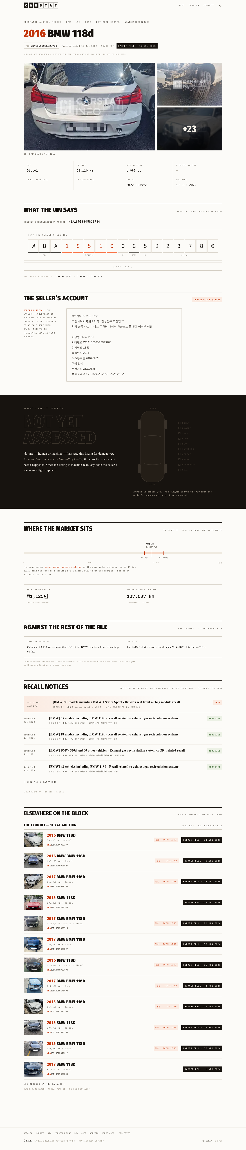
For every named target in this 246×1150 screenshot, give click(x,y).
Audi (83, 1133)
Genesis (94, 1133)
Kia (50, 1133)
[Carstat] (41, 5)
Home (181, 5)
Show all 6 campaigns (42, 782)
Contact (208, 5)
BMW (68, 22)
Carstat (28, 1140)
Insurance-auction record (42, 22)
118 (78, 22)
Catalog (194, 5)
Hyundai (40, 1133)
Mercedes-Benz (63, 1133)
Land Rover (124, 1133)
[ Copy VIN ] (123, 266)
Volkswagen (108, 1133)
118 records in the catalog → (45, 1084)
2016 (88, 22)
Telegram (207, 1141)
